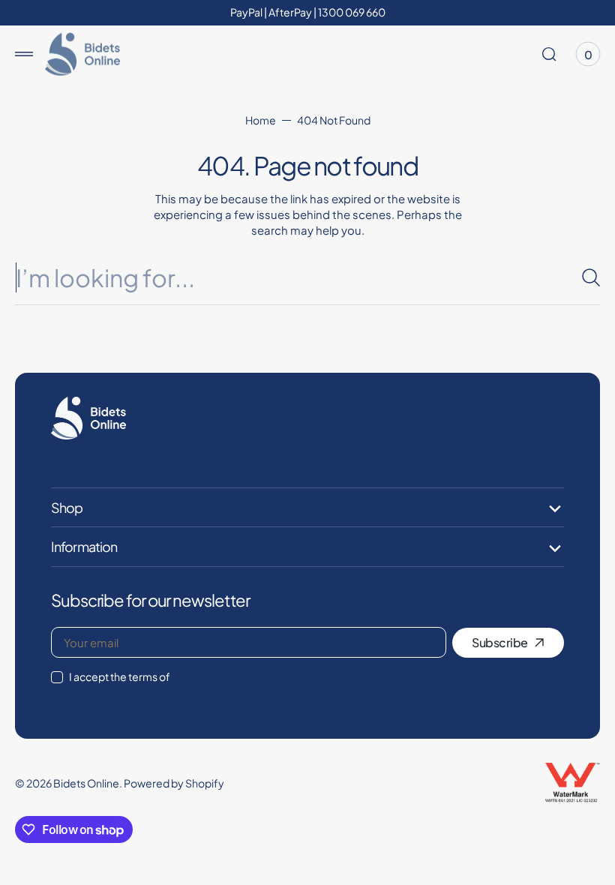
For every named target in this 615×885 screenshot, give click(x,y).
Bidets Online (86, 783)
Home (260, 120)
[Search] (585, 277)
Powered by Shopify (174, 783)
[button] (24, 54)
